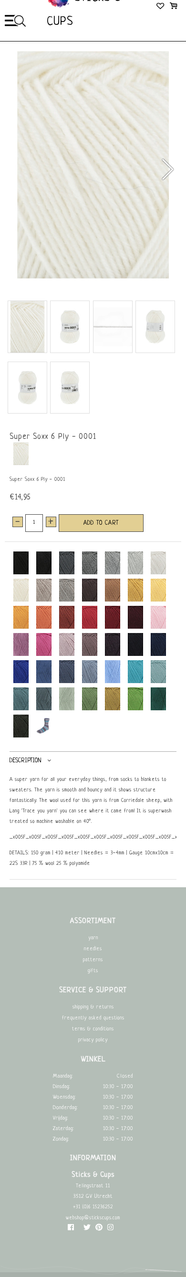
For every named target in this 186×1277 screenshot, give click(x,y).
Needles (93, 949)
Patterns (93, 960)
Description (25, 761)
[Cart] (173, 7)
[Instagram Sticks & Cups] (110, 1229)
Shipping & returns (93, 1007)
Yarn (93, 938)
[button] (167, 169)
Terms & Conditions (93, 1029)
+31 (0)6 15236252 (93, 1207)
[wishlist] (161, 7)
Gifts (93, 971)
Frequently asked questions (93, 1018)
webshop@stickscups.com (93, 1218)
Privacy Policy (93, 1040)
